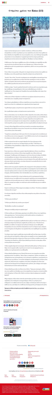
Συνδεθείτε (43, 2)
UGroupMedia (23, 371)
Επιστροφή (7, 295)
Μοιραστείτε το (44, 295)
